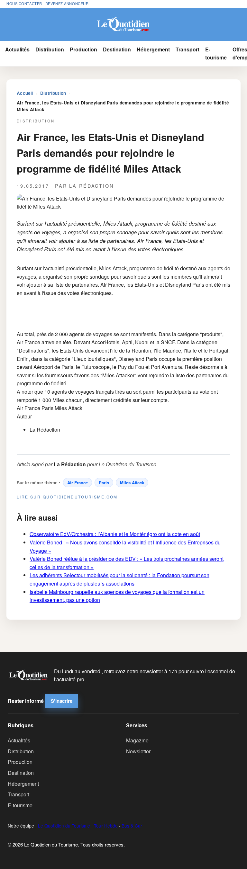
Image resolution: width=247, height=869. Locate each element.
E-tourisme (216, 53)
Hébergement (153, 49)
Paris (104, 482)
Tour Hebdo (106, 825)
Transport (187, 49)
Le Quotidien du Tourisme (64, 825)
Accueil (25, 93)
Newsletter (138, 751)
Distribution (49, 49)
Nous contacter (24, 3)
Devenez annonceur (67, 3)
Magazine (137, 740)
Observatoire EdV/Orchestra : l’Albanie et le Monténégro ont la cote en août (115, 534)
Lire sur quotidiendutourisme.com (67, 496)
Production (83, 49)
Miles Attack (132, 482)
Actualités (17, 49)
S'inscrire (61, 700)
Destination (117, 49)
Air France (77, 482)
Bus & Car (132, 825)
